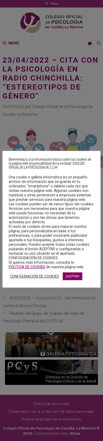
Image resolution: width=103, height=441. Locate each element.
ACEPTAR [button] (72, 276)
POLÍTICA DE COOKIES (27, 267)
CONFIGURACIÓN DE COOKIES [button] (34, 276)
